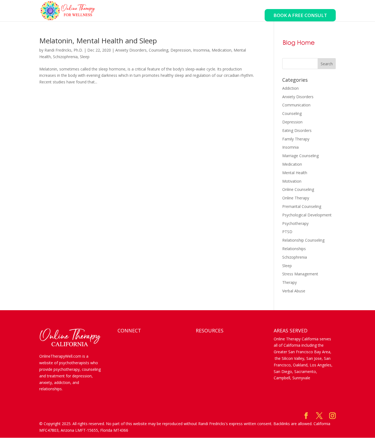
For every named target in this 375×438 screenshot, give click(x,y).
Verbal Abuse (293, 290)
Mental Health (294, 172)
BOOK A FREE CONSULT (300, 15)
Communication (296, 105)
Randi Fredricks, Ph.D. (63, 50)
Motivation (291, 181)
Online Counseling (298, 189)
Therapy (289, 282)
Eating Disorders (297, 130)
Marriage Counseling (300, 155)
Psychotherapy (295, 223)
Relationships (294, 248)
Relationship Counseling (303, 240)
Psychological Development (307, 214)
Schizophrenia (65, 56)
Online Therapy (295, 197)
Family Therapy (295, 139)
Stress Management (300, 273)
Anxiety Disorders (131, 50)
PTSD (287, 231)
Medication (221, 50)
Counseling (158, 50)
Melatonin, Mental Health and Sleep (98, 41)
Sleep (84, 56)
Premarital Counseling (301, 206)
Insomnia (201, 50)
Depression (180, 50)
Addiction (290, 88)
